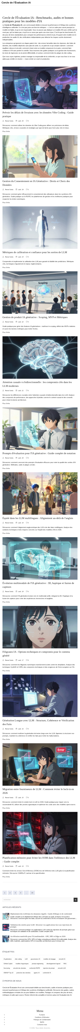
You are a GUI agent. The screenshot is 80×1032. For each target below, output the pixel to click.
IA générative (8, 959)
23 (32, 893)
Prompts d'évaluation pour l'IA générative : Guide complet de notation (39, 453)
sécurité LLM (62, 968)
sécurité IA (62, 959)
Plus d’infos (6, 131)
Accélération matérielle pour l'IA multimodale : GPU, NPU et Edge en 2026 (38, 936)
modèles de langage (49, 959)
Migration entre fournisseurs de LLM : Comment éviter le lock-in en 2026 (38, 791)
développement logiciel (53, 963)
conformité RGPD (34, 968)
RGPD (42, 1022)
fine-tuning (7, 968)
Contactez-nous (42, 1024)
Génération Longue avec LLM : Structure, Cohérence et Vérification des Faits (38, 722)
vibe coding (18, 959)
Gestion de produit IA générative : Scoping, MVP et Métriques (35, 317)
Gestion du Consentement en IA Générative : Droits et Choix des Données (36, 183)
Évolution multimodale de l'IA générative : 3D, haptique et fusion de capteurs (38, 585)
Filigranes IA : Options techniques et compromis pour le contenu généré (36, 653)
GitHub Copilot (8, 963)
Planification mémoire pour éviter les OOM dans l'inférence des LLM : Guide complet (38, 859)
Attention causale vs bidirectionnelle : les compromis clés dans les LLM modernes (37, 384)
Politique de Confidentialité (42, 1019)
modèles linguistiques (22, 963)
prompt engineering (37, 963)
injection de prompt (49, 968)
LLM (26, 959)
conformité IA (47, 973)
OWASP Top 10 (8, 973)
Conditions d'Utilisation (42, 1017)
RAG (65, 963)
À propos (42, 1015)
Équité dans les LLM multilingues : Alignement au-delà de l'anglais (37, 518)
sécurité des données (19, 968)
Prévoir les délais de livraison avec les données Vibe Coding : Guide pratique (38, 114)
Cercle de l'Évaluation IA (16, 2)
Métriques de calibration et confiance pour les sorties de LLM (34, 252)
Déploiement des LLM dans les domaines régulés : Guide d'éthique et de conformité (41, 914)
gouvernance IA (35, 959)
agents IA (37, 973)
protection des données (23, 973)
